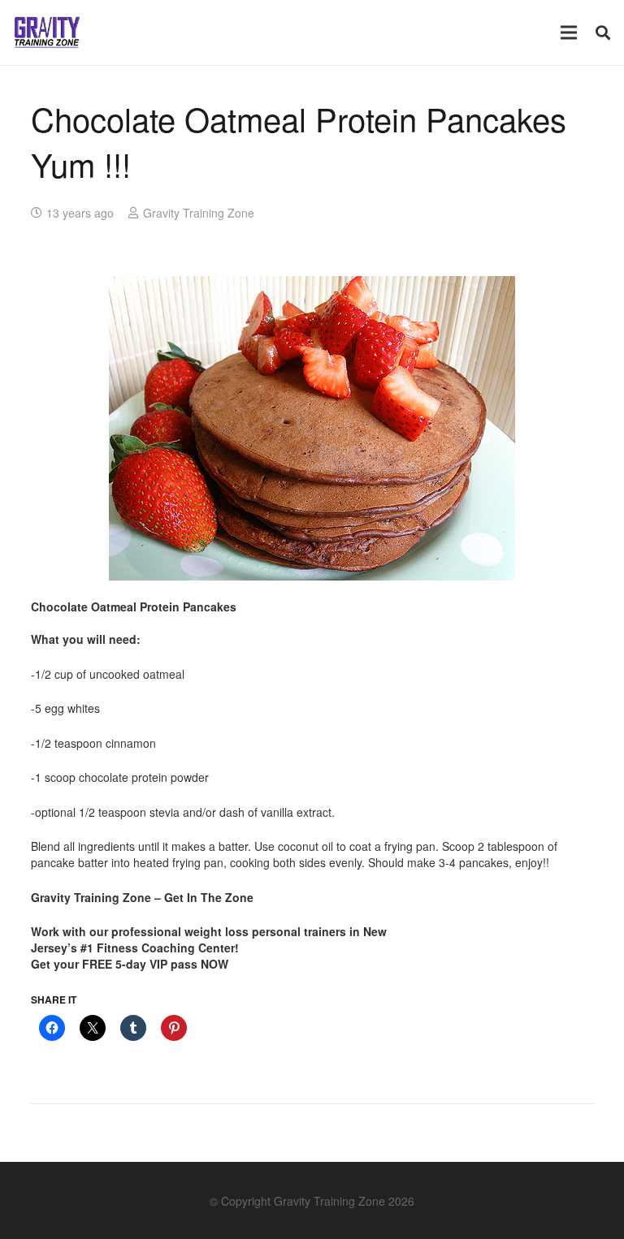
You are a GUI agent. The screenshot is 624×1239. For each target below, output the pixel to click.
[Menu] (569, 32)
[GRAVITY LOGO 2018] (47, 32)
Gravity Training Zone (198, 213)
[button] (603, 32)
